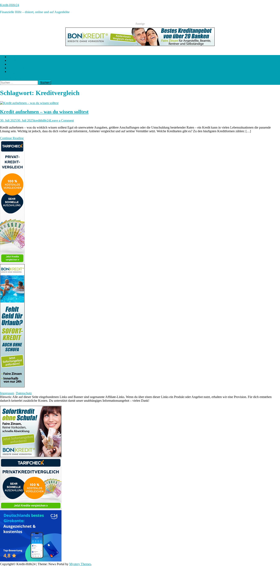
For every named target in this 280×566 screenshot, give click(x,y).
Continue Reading (12, 138)
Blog (11, 71)
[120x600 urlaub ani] (12, 386)
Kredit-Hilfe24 (9, 5)
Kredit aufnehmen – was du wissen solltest (44, 111)
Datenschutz (24, 393)
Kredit (12, 57)
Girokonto (15, 64)
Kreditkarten (16, 68)
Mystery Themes (80, 564)
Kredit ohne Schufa (20, 60)
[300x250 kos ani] (30, 456)
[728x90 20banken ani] (140, 45)
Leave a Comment (62, 120)
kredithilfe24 (42, 120)
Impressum (7, 393)
